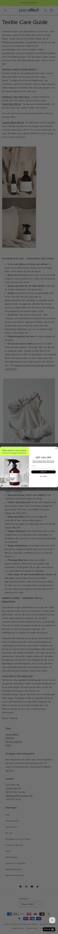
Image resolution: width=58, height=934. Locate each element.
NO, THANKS (43, 476)
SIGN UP (43, 471)
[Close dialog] (56, 448)
